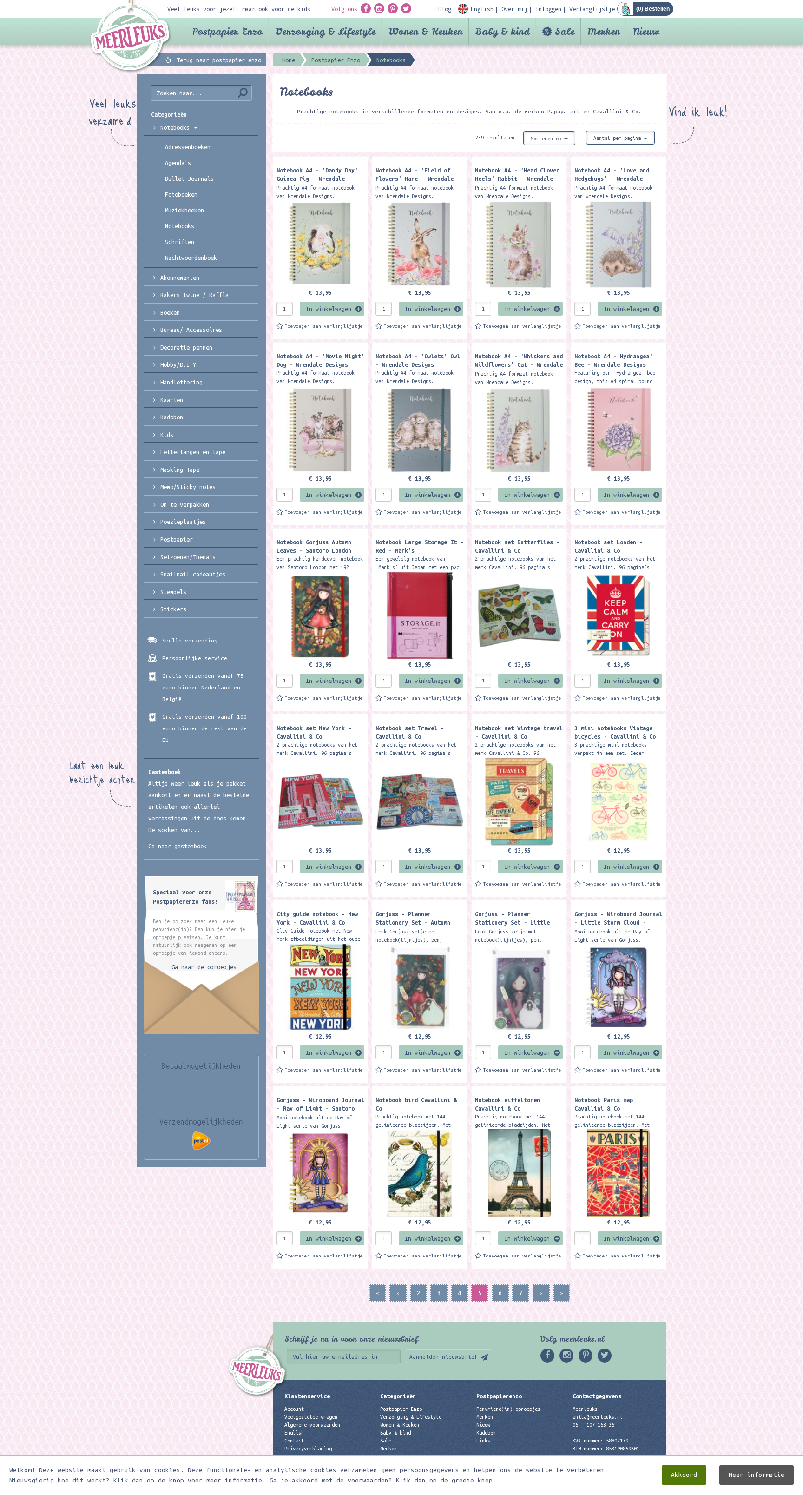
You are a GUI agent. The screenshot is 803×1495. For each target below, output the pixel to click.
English (294, 1432)
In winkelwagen (328, 308)
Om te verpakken (184, 504)
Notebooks (176, 127)
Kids (166, 434)
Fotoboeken (181, 194)
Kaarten (171, 400)
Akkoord (684, 1474)
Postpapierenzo (499, 1396)
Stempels (173, 592)
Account (294, 1409)
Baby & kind (502, 31)
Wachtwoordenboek (191, 257)
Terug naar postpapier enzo (219, 60)
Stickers (173, 609)
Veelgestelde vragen (310, 1417)
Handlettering (181, 382)
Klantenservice (307, 1396)
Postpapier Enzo (227, 31)
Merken (603, 31)
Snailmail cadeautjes (192, 574)
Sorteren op (547, 138)
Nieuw (646, 31)
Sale (564, 31)
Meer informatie (756, 1474)
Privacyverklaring (308, 1448)
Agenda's (178, 162)
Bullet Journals (189, 178)
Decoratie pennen (186, 347)
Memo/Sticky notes (188, 486)
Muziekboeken (184, 210)
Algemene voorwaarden (312, 1425)
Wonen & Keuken (425, 31)
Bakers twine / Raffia (194, 294)
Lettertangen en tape (192, 452)
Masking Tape (179, 469)
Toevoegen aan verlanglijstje (324, 326)
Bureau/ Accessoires (191, 329)
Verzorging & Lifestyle (325, 31)
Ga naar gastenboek (177, 846)
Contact (294, 1440)
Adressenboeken (188, 147)
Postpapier (176, 539)
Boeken (170, 312)
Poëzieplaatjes (183, 521)
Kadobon (171, 417)
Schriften (179, 241)
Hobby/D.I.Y (178, 364)
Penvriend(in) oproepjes (508, 1409)
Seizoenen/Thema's (188, 557)
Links (483, 1440)
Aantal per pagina (618, 138)
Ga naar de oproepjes (204, 967)
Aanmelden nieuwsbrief (443, 1357)
